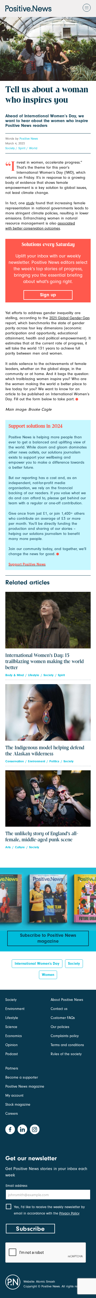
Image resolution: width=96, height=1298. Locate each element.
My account (14, 1095)
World (33, 148)
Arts (8, 847)
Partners (11, 1068)
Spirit (21, 148)
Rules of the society (66, 1054)
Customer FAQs (63, 1018)
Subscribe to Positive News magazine (48, 938)
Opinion (11, 1045)
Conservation (14, 761)
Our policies (60, 1027)
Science (11, 1027)
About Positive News (67, 999)
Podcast (11, 1054)
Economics (13, 1036)
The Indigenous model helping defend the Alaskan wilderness (44, 751)
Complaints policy (65, 1036)
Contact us (59, 1008)
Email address (16, 1186)
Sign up (48, 295)
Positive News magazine (24, 1086)
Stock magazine (17, 1104)
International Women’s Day (37, 963)
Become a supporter (21, 1077)
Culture (20, 847)
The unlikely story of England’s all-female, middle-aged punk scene (41, 836)
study (30, 203)
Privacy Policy (69, 1213)
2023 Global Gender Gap (69, 318)
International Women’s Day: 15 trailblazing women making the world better (44, 661)
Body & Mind (14, 675)
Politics (54, 761)
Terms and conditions (67, 1045)
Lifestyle (33, 675)
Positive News (28, 138)
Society (10, 148)
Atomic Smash (45, 1281)
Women (48, 974)
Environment (36, 761)
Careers (11, 1113)
